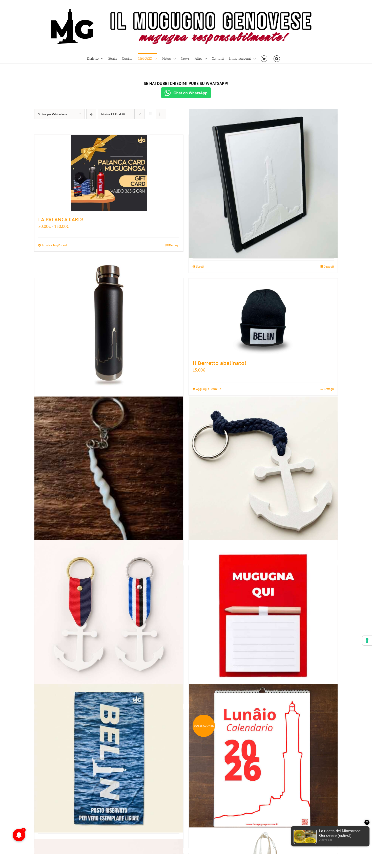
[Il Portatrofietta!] (108, 470)
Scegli (200, 266)
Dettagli (174, 245)
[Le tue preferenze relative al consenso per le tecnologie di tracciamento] (367, 640)
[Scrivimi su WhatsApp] (186, 92)
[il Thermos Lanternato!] (108, 327)
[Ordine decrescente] (91, 114)
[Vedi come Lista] (161, 114)
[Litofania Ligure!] (263, 183)
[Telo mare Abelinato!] (108, 758)
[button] (277, 58)
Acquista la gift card (54, 245)
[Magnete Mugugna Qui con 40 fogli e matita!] (263, 614)
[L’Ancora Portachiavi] (263, 470)
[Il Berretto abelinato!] (263, 316)
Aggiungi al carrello (208, 389)
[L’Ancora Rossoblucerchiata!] (108, 614)
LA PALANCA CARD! (61, 219)
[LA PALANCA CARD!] (108, 173)
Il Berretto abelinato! (219, 363)
